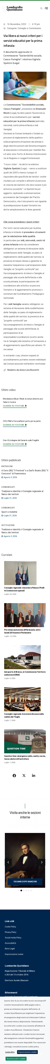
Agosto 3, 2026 (10, 477)
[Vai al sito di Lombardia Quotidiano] (12, 8)
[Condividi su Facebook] (14, 775)
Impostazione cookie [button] (14, 954)
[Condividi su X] (24, 775)
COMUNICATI (8, 487)
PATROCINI (7, 466)
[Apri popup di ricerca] (41, 8)
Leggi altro (10, 1052)
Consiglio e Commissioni (29, 28)
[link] (15, 406)
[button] (8, 862)
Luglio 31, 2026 (10, 498)
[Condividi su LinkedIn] (33, 775)
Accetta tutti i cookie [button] (16, 1058)
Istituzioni (8, 525)
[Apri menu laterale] (46, 8)
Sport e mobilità (9, 512)
